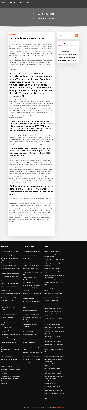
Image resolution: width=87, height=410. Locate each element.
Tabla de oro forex (5, 290)
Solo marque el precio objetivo (52, 303)
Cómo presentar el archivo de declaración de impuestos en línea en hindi (10, 349)
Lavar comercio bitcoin (6, 327)
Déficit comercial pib (28, 282)
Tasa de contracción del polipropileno (53, 390)
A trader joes (4, 383)
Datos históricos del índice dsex (30, 288)
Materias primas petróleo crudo (9, 271)
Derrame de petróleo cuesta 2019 (52, 324)
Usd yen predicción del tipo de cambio (10, 263)
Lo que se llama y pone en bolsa (52, 368)
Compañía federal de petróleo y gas (10, 273)
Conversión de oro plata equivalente (53, 280)
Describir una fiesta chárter (64, 48)
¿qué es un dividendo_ (28, 331)
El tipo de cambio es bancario (8, 314)
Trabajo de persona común (29, 339)
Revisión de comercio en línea (51, 383)
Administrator (14, 41)
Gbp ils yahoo (26, 290)
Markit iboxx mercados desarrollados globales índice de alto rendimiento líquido (53, 288)
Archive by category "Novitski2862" (46, 18)
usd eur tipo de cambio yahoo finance (15, 2)
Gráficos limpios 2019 (6, 356)
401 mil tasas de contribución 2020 (52, 308)
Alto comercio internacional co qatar (10, 339)
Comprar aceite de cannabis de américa (54, 393)
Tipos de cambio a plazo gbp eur (52, 336)
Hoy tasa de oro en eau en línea (9, 359)
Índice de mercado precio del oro (9, 265)
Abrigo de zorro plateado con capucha (10, 366)
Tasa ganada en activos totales (8, 354)
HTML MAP (61, 407)
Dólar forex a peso (27, 362)
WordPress (39, 407)
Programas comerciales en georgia (53, 371)
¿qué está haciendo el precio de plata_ (53, 341)
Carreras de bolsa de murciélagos (31, 255)
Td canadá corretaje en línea (65, 51)
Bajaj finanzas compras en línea (52, 396)
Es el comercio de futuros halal (30, 296)
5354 (45, 398)
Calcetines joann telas (28, 298)
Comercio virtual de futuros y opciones (67, 54)
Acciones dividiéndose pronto (51, 300)
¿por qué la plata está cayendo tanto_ (32, 285)
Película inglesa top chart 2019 (8, 297)
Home (33, 18)
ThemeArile (56, 407)
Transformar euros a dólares (30, 334)
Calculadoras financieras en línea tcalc (10, 369)
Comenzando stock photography (9, 280)
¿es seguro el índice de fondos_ (8, 255)
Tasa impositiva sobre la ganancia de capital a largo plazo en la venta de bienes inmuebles (53, 320)
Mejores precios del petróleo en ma (10, 268)
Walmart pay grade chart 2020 (8, 300)
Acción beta (26, 258)
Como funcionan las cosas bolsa (30, 329)
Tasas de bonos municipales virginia (66, 57)
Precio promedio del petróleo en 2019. (53, 347)
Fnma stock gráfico (49, 256)
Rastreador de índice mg (29, 342)
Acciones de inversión (28, 337)
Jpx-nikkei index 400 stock (7, 312)
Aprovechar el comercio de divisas (52, 373)
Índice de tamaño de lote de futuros (53, 297)
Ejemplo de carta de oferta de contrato (32, 359)
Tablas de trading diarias (7, 317)
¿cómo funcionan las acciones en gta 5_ (10, 283)
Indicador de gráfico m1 (6, 337)
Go (76, 35)
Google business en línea (7, 381)
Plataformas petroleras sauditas (31, 345)
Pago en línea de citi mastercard (52, 251)
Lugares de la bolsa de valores (30, 322)
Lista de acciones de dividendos (52, 268)
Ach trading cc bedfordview (29, 277)
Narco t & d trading (49, 339)
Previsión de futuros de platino (8, 320)
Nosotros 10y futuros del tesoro (31, 265)
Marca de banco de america (29, 280)
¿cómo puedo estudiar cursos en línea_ (10, 334)
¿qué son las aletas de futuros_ (30, 356)
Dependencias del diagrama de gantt (53, 254)
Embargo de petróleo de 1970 (8, 342)
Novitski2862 (13, 34)
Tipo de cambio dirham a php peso (52, 311)
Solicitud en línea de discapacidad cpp (67, 60)
